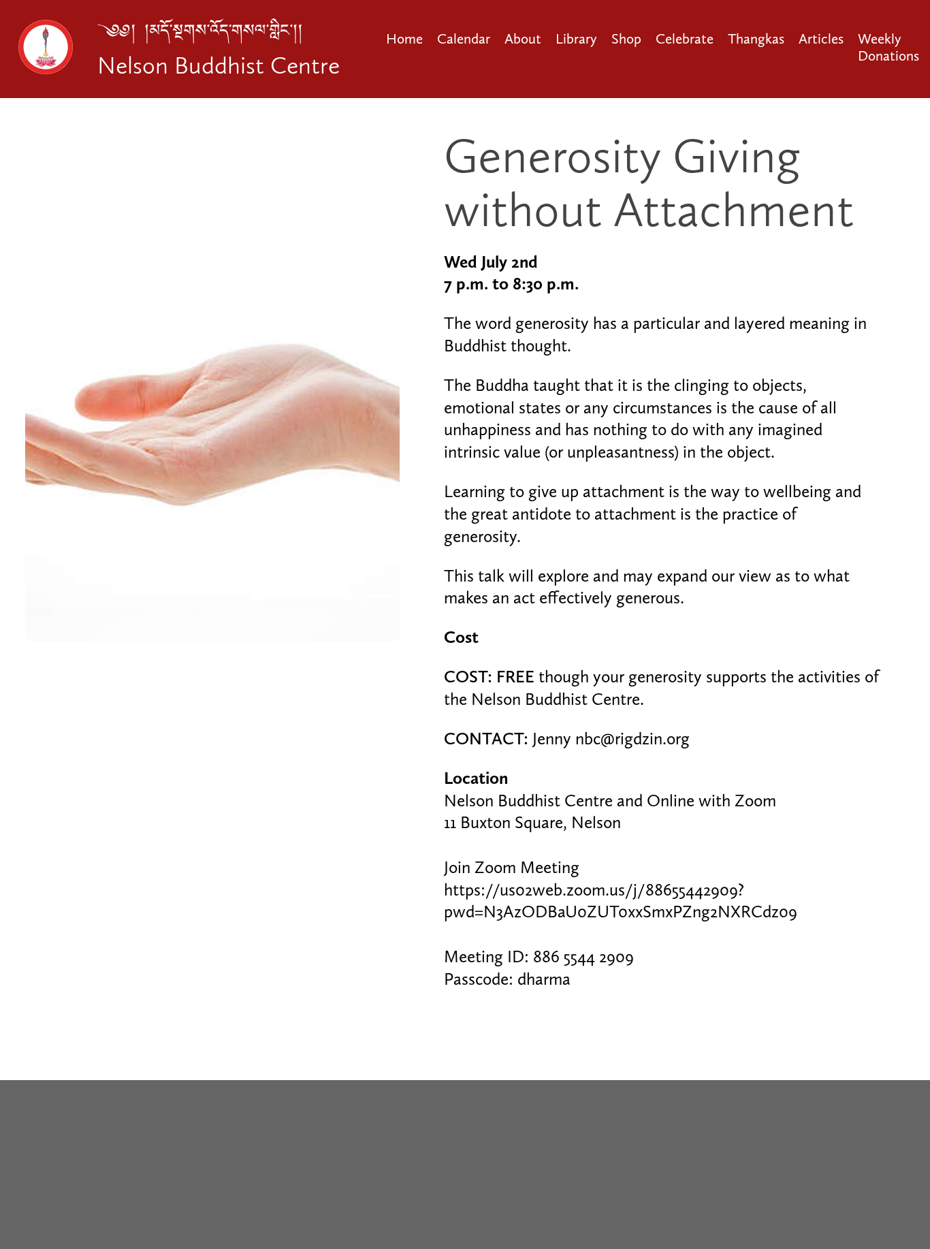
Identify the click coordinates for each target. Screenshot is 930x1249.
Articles (821, 38)
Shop (626, 38)
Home (404, 38)
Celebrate (684, 38)
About (522, 38)
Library (576, 38)
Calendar (463, 38)
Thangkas (756, 38)
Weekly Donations (888, 46)
